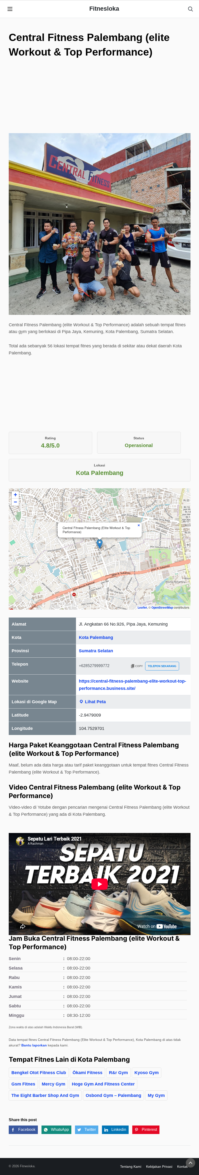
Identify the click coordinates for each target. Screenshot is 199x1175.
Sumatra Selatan (96, 650)
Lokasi (99, 465)
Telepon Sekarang (162, 666)
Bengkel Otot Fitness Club (38, 1072)
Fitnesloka (104, 8)
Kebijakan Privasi (159, 1166)
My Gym (156, 1095)
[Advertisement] (100, 99)
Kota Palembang (96, 637)
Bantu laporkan (34, 1045)
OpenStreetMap (162, 607)
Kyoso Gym (146, 1072)
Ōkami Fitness (87, 1072)
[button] (100, 544)
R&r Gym (118, 1072)
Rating (50, 438)
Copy (139, 666)
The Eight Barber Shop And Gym (45, 1095)
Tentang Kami (130, 1166)
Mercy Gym (53, 1084)
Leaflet (142, 607)
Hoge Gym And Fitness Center (103, 1084)
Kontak (182, 1166)
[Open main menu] (10, 9)
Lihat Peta (95, 701)
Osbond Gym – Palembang (113, 1095)
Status (138, 438)
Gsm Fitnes (23, 1084)
